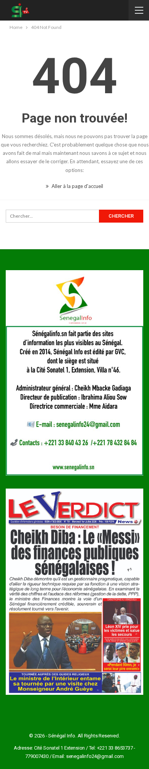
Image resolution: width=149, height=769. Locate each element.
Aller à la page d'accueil (76, 186)
